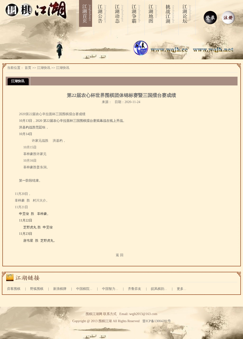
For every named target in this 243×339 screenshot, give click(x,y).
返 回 (119, 255)
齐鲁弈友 (134, 289)
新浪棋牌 (59, 289)
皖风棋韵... (159, 289)
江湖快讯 (43, 68)
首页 (28, 68)
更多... (181, 289)
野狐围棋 (36, 289)
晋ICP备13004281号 (156, 321)
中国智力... (110, 289)
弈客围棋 (13, 289)
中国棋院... (84, 289)
